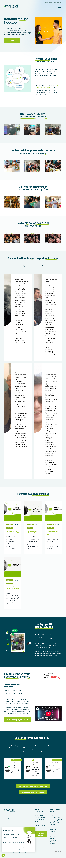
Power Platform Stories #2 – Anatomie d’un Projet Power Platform (54, 840)
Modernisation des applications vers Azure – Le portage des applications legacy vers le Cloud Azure (56, 820)
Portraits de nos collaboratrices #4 (52, 533)
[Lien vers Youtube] (61, 851)
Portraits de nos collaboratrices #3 (12, 532)
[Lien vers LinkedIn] (56, 851)
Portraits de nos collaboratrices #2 (33, 532)
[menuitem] (46, 2)
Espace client (41, 834)
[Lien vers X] (58, 851)
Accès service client (55, 2)
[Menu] (59, 7)
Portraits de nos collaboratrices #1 (12, 587)
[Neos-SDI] (11, 7)
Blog (46, 2)
